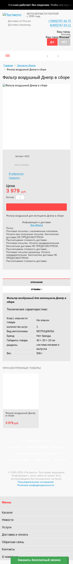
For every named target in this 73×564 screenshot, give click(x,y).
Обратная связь (18, 460)
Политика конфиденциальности (35, 485)
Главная (8, 65)
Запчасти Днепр (26, 65)
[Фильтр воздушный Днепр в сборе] (21, 391)
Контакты (42, 460)
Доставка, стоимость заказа (36, 453)
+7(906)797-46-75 (59, 21)
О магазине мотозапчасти (45, 447)
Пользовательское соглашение (36, 482)
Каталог (60, 460)
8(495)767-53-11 (60, 25)
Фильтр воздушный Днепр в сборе (20, 414)
